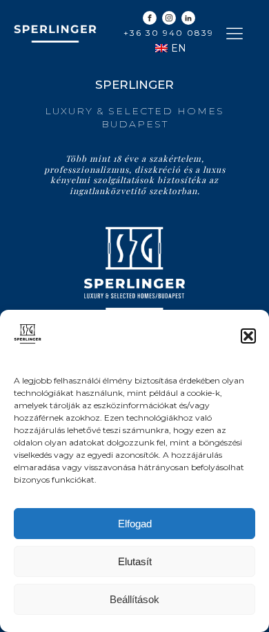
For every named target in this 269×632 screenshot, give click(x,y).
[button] (248, 336)
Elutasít (135, 561)
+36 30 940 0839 (168, 33)
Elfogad (135, 523)
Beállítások (134, 599)
